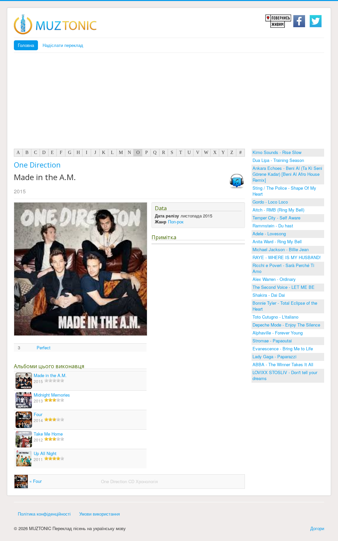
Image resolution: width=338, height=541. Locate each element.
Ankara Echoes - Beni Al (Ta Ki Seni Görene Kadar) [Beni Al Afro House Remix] (287, 174)
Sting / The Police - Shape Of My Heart (284, 191)
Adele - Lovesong (269, 233)
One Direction (37, 165)
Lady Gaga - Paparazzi (274, 356)
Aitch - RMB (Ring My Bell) (278, 210)
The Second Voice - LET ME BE (284, 287)
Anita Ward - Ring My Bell (277, 241)
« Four (35, 481)
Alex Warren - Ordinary (274, 279)
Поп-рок (176, 221)
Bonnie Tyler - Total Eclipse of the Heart (285, 306)
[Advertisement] (169, 102)
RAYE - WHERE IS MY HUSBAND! (287, 257)
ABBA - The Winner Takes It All (283, 364)
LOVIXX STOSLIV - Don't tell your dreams (285, 375)
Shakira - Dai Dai (269, 295)
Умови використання (99, 514)
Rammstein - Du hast (273, 225)
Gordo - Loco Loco (270, 202)
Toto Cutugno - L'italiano (275, 317)
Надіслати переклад (63, 45)
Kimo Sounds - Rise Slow (277, 152)
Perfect (44, 348)
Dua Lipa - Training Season (278, 160)
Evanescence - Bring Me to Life (283, 348)
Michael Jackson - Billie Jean (281, 249)
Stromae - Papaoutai (272, 340)
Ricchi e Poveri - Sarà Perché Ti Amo (283, 268)
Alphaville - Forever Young (278, 332)
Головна (26, 45)
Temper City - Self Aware (276, 217)
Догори (317, 528)
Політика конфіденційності (44, 514)
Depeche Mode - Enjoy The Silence (286, 325)
